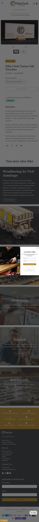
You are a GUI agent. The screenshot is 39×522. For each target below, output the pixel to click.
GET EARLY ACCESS (29, 264)
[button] (4, 520)
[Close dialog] (38, 248)
